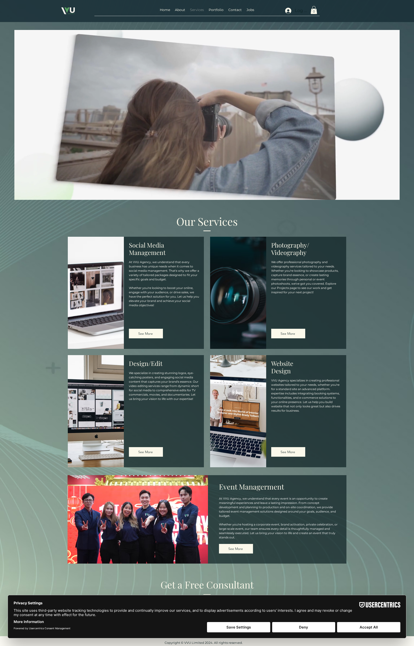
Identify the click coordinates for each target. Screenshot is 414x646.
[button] (216, 10)
